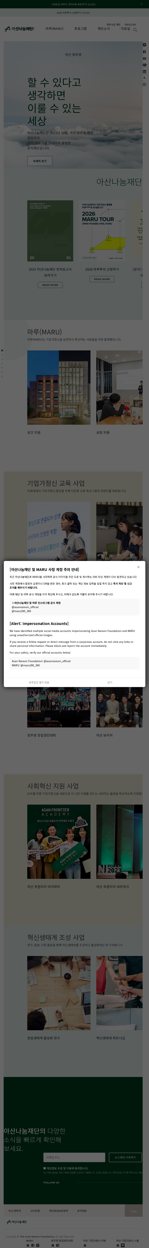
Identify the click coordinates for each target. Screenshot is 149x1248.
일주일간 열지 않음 (39, 682)
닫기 (110, 682)
